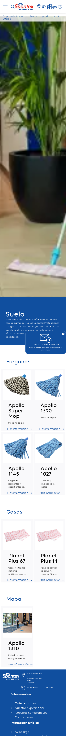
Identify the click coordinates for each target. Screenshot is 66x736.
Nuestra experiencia (29, 708)
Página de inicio (13, 16)
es (55, 6)
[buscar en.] (14, 7)
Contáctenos (24, 717)
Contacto (49, 687)
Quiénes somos (25, 703)
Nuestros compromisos (31, 712)
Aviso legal (22, 731)
